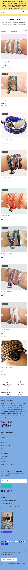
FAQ (2, 440)
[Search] (4, 12)
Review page (4, 451)
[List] (26, 31)
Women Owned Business (7, 464)
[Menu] (1, 12)
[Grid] (24, 31)
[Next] (26, 85)
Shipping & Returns (6, 459)
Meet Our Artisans (6, 443)
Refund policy (4, 453)
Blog (2, 434)
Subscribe (6, 486)
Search (3, 461)
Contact (3, 437)
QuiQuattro (6, 563)
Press (2, 448)
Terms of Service (5, 445)
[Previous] (2, 85)
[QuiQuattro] (14, 12)
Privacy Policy (4, 456)
